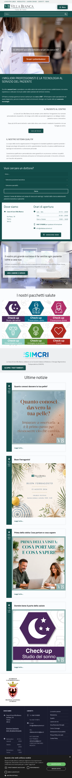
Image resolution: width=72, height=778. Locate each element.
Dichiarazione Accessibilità (57, 732)
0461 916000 (36, 715)
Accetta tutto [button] (56, 764)
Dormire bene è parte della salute (29, 605)
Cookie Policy (54, 738)
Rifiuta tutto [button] (56, 768)
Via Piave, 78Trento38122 (11, 219)
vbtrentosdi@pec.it (35, 741)
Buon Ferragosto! (22, 459)
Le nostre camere (55, 712)
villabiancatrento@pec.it (37, 732)
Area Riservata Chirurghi (57, 725)
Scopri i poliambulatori (35, 59)
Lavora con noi (32, 2)
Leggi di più (32, 764)
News (47, 2)
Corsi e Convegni (55, 728)
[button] (25, 775)
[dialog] (36, 766)
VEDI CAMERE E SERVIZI (16, 273)
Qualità (52, 718)
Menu (64, 7)
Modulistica (21, 2)
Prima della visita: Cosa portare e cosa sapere (35, 532)
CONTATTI (41, 2)
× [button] (70, 757)
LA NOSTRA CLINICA (10, 2)
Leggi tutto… (18, 448)
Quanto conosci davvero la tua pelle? (30, 386)
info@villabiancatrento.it (44, 228)
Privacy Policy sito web (56, 735)
